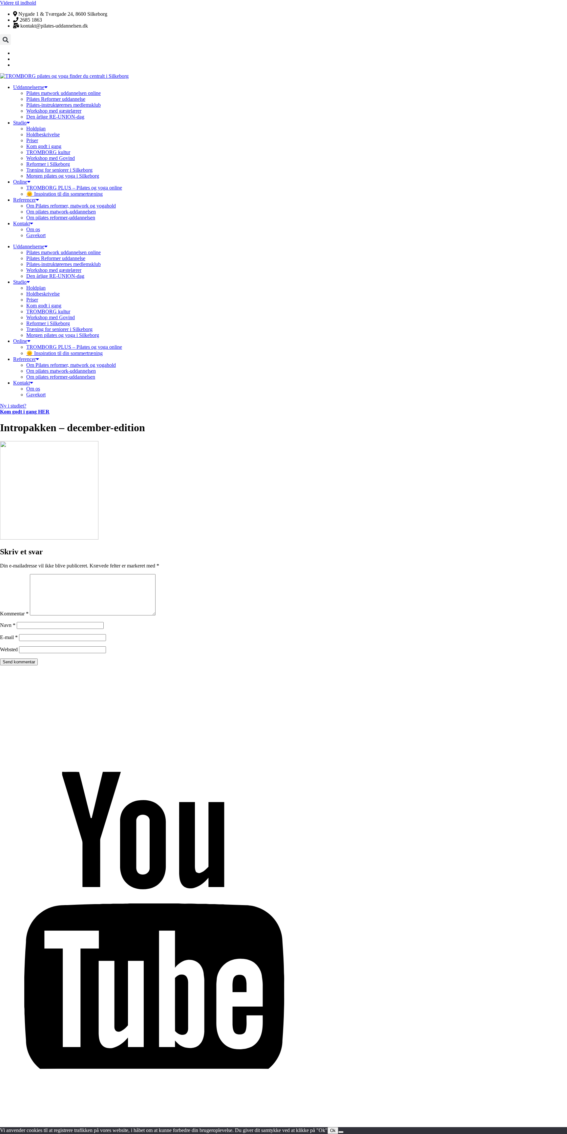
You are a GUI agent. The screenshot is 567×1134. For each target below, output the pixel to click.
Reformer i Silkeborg (48, 164)
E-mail (9, 637)
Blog (5, 1096)
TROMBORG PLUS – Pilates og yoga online (74, 187)
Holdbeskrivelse (43, 134)
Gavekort (36, 235)
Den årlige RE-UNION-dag (55, 117)
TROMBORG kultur (48, 152)
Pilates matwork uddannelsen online (63, 93)
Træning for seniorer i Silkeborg (59, 170)
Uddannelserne (28, 87)
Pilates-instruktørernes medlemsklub (63, 105)
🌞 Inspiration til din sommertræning (64, 194)
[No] (341, 1132)
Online (20, 182)
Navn (7, 625)
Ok (333, 1130)
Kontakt (21, 223)
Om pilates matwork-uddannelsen (61, 211)
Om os (33, 229)
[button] (5, 39)
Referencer (24, 200)
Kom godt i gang (43, 146)
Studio (20, 122)
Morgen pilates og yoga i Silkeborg (62, 176)
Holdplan (36, 128)
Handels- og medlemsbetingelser (40, 1107)
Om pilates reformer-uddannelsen (60, 217)
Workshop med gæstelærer (53, 111)
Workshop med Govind (50, 158)
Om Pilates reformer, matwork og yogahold (71, 206)
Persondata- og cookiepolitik (34, 1119)
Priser (32, 140)
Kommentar (14, 613)
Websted (9, 649)
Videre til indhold (18, 3)
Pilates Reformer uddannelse (55, 99)
